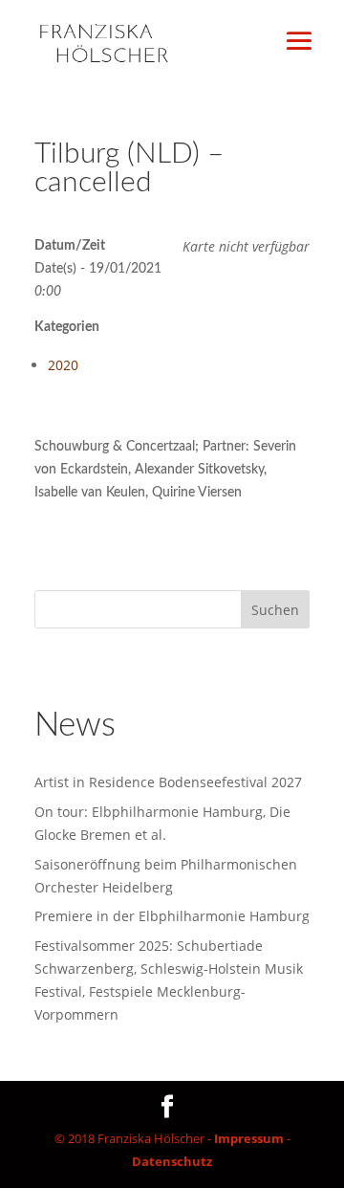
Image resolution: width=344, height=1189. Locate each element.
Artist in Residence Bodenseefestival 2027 (168, 782)
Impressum (249, 1138)
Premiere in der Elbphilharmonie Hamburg (172, 916)
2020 (63, 365)
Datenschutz (172, 1161)
